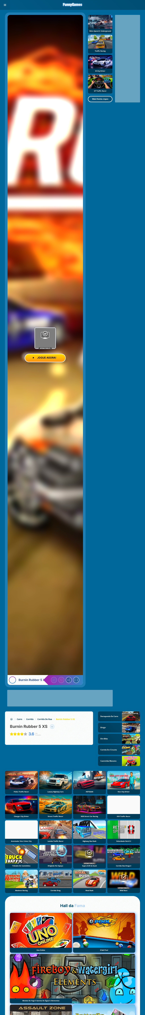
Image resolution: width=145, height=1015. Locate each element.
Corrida (29, 719)
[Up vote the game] (54, 680)
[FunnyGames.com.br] (11, 719)
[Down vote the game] (61, 680)
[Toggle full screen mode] (76, 680)
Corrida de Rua (44, 719)
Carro (19, 719)
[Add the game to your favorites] (52, 726)
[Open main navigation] (5, 5)
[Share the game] (69, 680)
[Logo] (72, 5)
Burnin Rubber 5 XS (65, 719)
